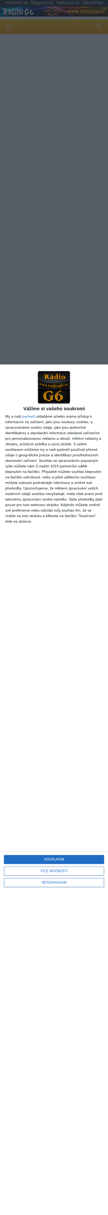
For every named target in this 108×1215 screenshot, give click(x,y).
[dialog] (54, 789)
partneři (28, 416)
